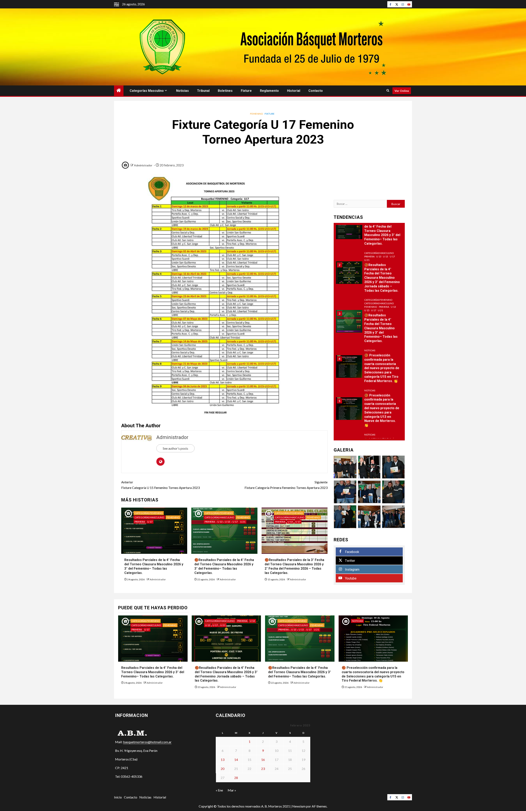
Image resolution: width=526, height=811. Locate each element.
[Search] (387, 90)
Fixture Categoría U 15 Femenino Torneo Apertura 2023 (160, 485)
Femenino (256, 113)
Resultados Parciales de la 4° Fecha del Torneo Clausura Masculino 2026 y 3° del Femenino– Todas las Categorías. (153, 566)
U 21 (242, 521)
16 (263, 759)
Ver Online (401, 90)
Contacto (315, 91)
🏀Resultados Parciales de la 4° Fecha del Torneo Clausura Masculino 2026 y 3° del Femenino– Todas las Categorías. (224, 566)
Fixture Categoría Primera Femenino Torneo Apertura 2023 (286, 485)
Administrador (143, 165)
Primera (140, 521)
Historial (293, 91)
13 (222, 759)
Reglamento (269, 91)
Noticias (182, 91)
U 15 (227, 521)
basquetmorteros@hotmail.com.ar (147, 742)
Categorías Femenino (149, 513)
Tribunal (203, 91)
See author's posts (175, 448)
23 (263, 769)
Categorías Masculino (147, 91)
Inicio (118, 797)
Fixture (246, 91)
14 (236, 759)
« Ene (219, 790)
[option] (369, 230)
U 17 (149, 521)
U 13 (220, 521)
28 (236, 778)
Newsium (299, 806)
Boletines (225, 91)
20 (222, 769)
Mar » (232, 790)
